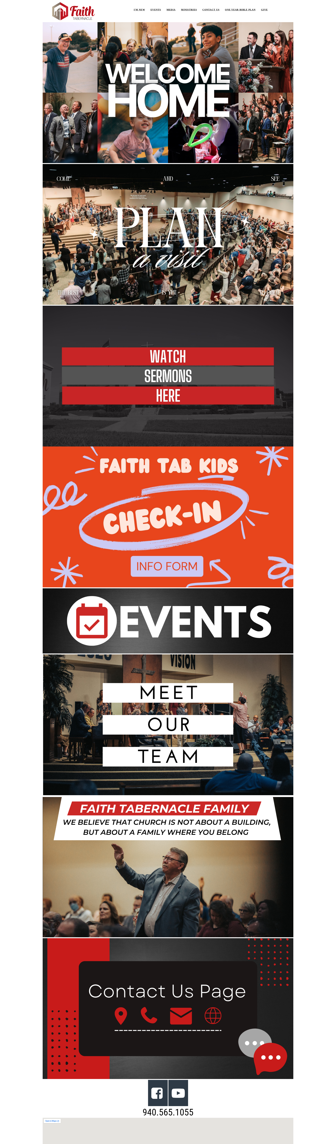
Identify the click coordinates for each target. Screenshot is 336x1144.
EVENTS (156, 9)
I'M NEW (139, 9)
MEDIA (171, 9)
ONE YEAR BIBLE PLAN (240, 9)
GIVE (264, 9)
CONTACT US (210, 9)
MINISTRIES (189, 9)
